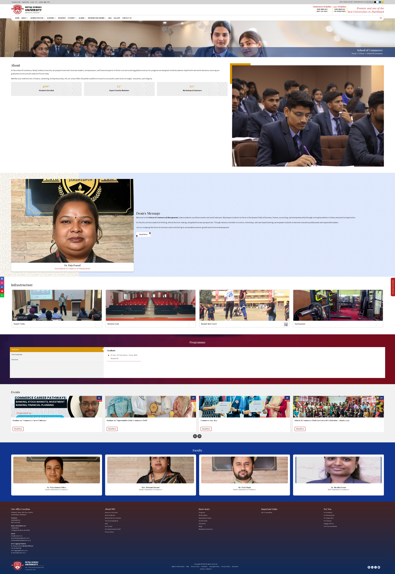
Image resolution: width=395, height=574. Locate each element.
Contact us (127, 18)
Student (71, 18)
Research (62, 18)
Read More (143, 234)
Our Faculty (108, 526)
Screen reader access (359, 2)
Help (187, 567)
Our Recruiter (203, 521)
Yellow (382, 2)
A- (372, 2)
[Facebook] (369, 567)
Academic (50, 18)
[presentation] (195, 436)
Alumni (81, 18)
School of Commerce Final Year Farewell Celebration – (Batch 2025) (134, 420)
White (377, 2)
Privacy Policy (109, 532)
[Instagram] (375, 567)
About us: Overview (111, 513)
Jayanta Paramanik (244, 487)
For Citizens (328, 521)
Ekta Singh (338, 487)
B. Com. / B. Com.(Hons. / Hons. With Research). (124, 357)
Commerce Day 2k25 (21, 420)
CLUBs (32, 2)
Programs (202, 513)
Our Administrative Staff (113, 529)
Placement (202, 524)
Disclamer (235, 567)
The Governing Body (111, 521)
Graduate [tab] (15, 349)
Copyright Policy (214, 567)
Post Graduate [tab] (17, 354)
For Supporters (329, 518)
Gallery (117, 18)
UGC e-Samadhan (266, 513)
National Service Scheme (113, 518)
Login (48, 2)
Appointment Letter (205, 518)
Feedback (204, 567)
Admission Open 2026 (393, 287)
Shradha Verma (150, 487)
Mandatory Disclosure (206, 529)
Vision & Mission (110, 515)
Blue (380, 2)
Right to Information (178, 567)
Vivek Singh (56, 487)
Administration (36, 18)
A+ (367, 2)
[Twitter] (372, 567)
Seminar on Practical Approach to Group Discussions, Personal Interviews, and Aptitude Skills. (238, 420)
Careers (41, 2)
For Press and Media (330, 526)
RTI (36, 2)
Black (375, 2)
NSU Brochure (16, 2)
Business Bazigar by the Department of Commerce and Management (322, 420)
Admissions (25, 2)
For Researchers (329, 515)
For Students (328, 513)
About (24, 18)
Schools (361, 53)
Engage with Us (329, 524)
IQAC (110, 18)
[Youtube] (379, 567)
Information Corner (96, 18)
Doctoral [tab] (15, 359)
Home (17, 18)
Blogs (200, 526)
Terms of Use (195, 567)
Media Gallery (203, 515)
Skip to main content (346, 2)
